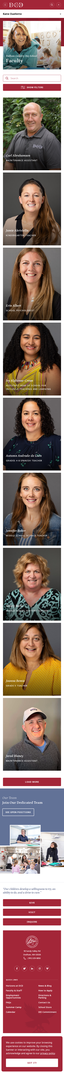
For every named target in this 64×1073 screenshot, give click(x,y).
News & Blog (44, 986)
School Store (44, 1007)
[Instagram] (39, 968)
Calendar (10, 1012)
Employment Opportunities (13, 996)
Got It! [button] (32, 1062)
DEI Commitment (47, 1012)
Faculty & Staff (14, 990)
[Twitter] (24, 968)
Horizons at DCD (14, 986)
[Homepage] (16, 6)
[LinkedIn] (32, 968)
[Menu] (5, 4)
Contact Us (44, 1002)
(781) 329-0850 (34, 958)
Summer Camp (13, 1007)
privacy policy (47, 1053)
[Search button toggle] (52, 4)
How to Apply (45, 990)
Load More (32, 781)
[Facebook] (17, 968)
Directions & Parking (44, 996)
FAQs (8, 1002)
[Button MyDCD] (58, 4)
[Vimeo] (47, 968)
